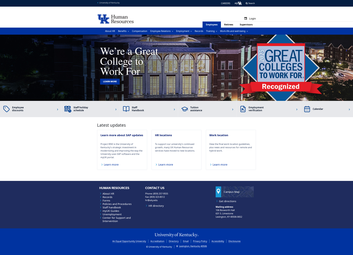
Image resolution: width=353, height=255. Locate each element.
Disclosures (234, 241)
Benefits (122, 31)
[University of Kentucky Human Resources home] (116, 19)
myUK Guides (111, 210)
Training (210, 31)
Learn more (110, 81)
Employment (182, 31)
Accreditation (157, 241)
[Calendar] (245, 18)
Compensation (139, 31)
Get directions (227, 201)
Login (252, 18)
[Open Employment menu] (191, 31)
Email (186, 241)
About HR (110, 31)
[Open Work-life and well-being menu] (248, 31)
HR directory (156, 205)
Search (251, 3)
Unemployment (112, 214)
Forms (106, 200)
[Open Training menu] (217, 31)
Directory (174, 241)
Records (199, 31)
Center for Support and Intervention (117, 219)
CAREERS (225, 3)
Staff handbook (112, 207)
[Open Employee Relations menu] (173, 31)
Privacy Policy (200, 241)
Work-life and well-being (232, 31)
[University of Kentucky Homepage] (176, 235)
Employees (212, 24)
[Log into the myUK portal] (238, 3)
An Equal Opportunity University (129, 241)
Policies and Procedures (117, 204)
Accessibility (218, 241)
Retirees (228, 24)
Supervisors (246, 24)
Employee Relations (160, 31)
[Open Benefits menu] (129, 31)
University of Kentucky (109, 3)
